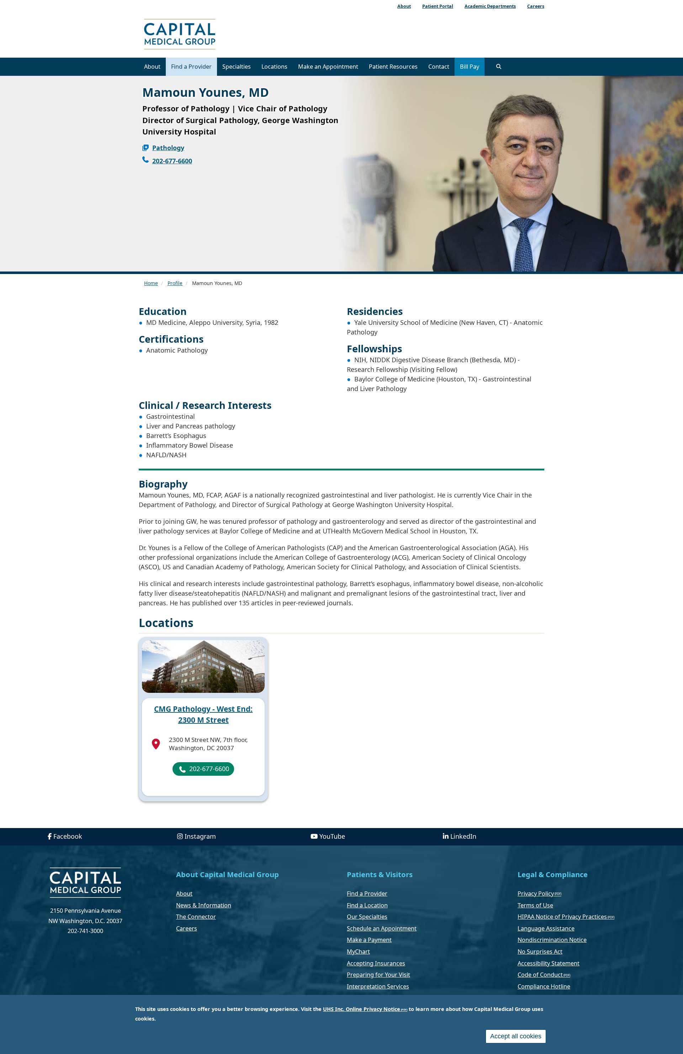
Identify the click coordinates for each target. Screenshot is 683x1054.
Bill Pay (469, 66)
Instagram (200, 836)
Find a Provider (191, 66)
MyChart (358, 951)
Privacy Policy (536, 893)
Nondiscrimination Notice (552, 940)
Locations (274, 66)
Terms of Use (535, 905)
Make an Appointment (328, 66)
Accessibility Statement (548, 963)
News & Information (203, 905)
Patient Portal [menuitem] (437, 6)
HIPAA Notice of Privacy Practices (562, 917)
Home (151, 283)
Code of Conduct (540, 975)
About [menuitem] (404, 6)
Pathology (168, 147)
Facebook (67, 836)
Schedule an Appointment (382, 928)
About (152, 66)
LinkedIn (463, 836)
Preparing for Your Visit (378, 975)
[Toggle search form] (499, 66)
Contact (438, 66)
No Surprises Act (540, 951)
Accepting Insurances (376, 963)
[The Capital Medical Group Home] (211, 35)
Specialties (236, 66)
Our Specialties (367, 917)
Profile (175, 283)
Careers (186, 928)
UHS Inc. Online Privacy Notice (361, 1009)
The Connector (196, 917)
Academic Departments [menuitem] (490, 6)
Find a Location (367, 905)
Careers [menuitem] (535, 6)
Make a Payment (369, 940)
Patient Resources (393, 66)
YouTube (332, 836)
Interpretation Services (378, 986)
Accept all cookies (515, 1036)
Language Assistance (546, 928)
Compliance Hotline (544, 986)
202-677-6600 (172, 161)
